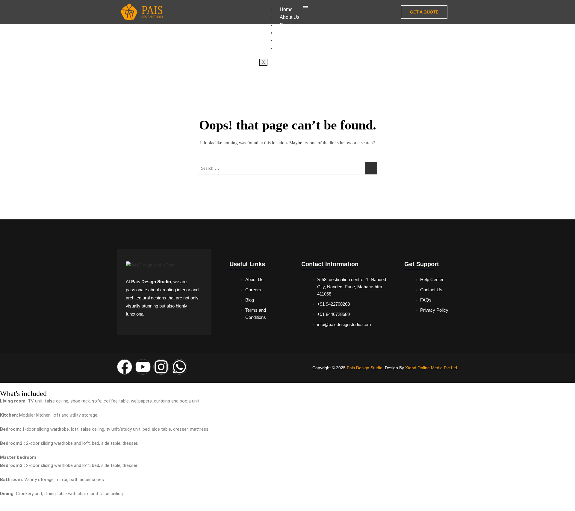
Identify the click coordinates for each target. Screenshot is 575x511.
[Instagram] (161, 367)
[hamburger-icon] (305, 6)
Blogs (286, 40)
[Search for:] (287, 168)
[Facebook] (124, 367)
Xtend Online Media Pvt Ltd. (431, 367)
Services (289, 25)
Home (286, 9)
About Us (289, 17)
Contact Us (291, 47)
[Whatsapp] (179, 367)
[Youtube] (143, 367)
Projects (288, 32)
